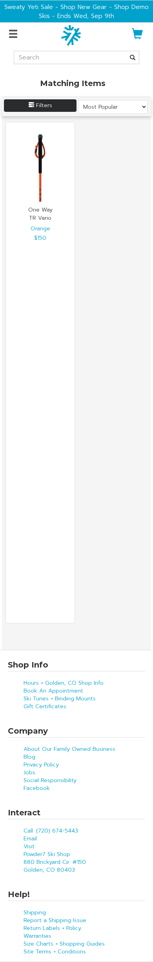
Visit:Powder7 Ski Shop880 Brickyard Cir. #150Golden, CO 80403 (55, 858)
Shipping (35, 912)
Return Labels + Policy (52, 928)
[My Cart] (137, 37)
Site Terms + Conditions (55, 952)
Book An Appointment (53, 691)
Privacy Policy (41, 765)
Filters (43, 105)
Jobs (29, 772)
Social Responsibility (50, 780)
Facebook (37, 788)
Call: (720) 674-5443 (51, 831)
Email (30, 839)
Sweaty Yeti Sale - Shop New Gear (55, 6)
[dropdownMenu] (14, 34)
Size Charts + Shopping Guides (64, 944)
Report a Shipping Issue (55, 920)
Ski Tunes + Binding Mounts (60, 699)
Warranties (37, 936)
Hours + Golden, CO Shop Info (64, 683)
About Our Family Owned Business (69, 749)
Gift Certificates (45, 706)
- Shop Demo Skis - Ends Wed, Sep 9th (94, 11)
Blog (29, 757)
